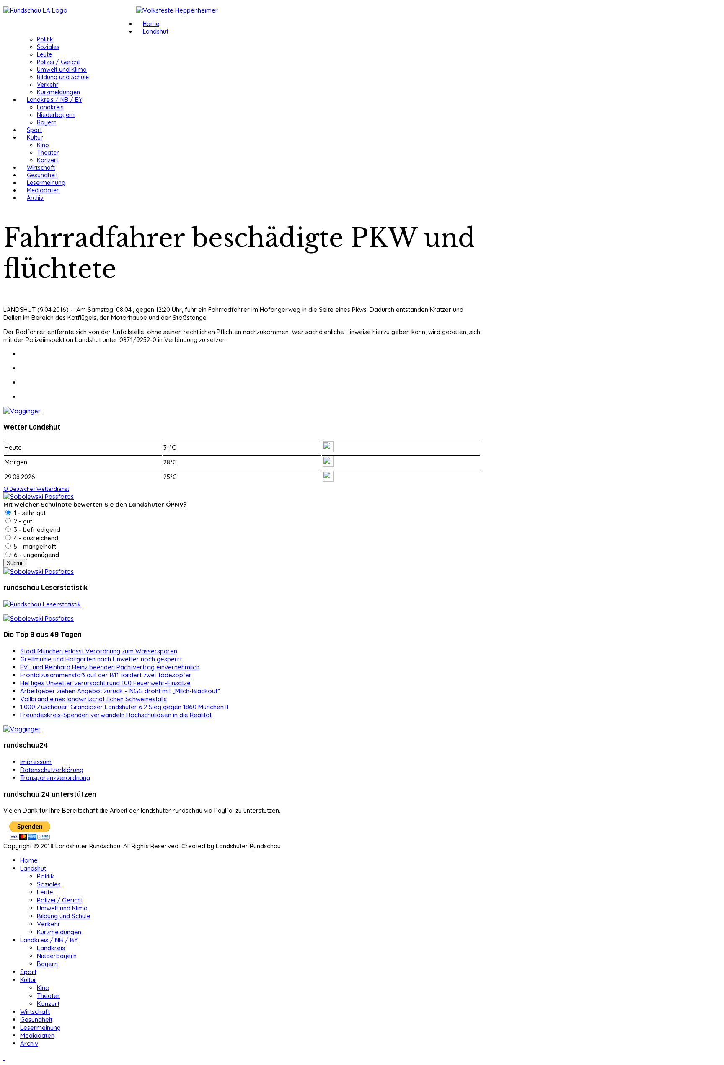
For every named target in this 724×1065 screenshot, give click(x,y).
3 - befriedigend (36, 530)
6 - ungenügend (35, 555)
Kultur (35, 137)
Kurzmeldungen (58, 92)
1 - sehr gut (29, 513)
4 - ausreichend (35, 538)
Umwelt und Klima (62, 69)
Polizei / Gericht (58, 62)
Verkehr (47, 84)
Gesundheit (42, 175)
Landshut (155, 31)
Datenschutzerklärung (51, 770)
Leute (44, 54)
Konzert (47, 160)
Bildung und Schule (63, 77)
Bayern (47, 122)
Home (151, 24)
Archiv (35, 198)
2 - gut (22, 521)
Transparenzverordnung (55, 778)
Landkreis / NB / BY (54, 100)
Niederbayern (56, 115)
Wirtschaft (41, 167)
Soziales (48, 47)
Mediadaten (43, 190)
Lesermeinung (46, 183)
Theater (48, 152)
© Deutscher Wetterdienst (36, 488)
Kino (43, 145)
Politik (45, 39)
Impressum (36, 762)
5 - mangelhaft (34, 546)
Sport (34, 130)
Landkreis (50, 107)
